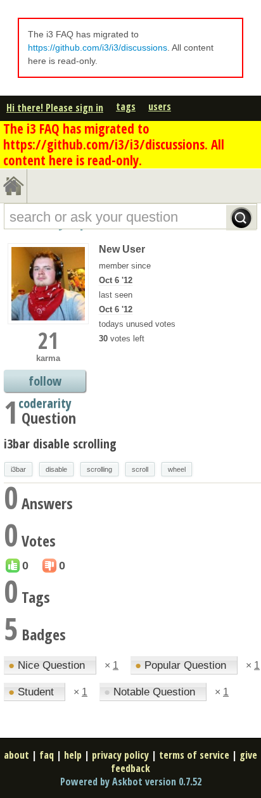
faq (46, 755)
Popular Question (182, 665)
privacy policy (120, 755)
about (16, 755)
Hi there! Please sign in (54, 108)
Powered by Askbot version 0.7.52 (130, 781)
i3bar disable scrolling (60, 443)
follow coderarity (45, 382)
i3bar (18, 469)
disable (56, 469)
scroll (140, 469)
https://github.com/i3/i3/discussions (97, 47)
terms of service (194, 755)
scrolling (99, 469)
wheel (177, 469)
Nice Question (48, 665)
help (73, 755)
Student (32, 692)
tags (126, 106)
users (159, 106)
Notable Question (151, 692)
